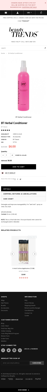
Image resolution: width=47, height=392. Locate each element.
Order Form (5, 338)
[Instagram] (14, 350)
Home (3, 53)
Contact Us (28, 313)
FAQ (26, 300)
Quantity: (4, 151)
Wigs (2, 300)
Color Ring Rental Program (10, 333)
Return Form (5, 336)
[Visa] (3, 379)
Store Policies (29, 303)
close (45, 2)
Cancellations (29, 310)
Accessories (5, 308)
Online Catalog (6, 331)
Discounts (4, 310)
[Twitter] (20, 179)
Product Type (5, 137)
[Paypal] (38, 379)
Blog (2, 323)
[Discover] (29, 379)
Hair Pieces (5, 303)
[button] (5, 130)
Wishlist (3, 341)
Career (27, 315)
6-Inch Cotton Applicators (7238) (23, 268)
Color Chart (5, 326)
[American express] (10, 379)
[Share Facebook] (17, 179)
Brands (3, 305)
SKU (2, 142)
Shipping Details (29, 7)
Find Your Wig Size (7, 328)
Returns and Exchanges (32, 308)
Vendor (3, 139)
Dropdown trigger (18, 12)
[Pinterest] (20, 350)
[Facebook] (3, 350)
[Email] (15, 179)
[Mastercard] (19, 379)
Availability (5, 134)
